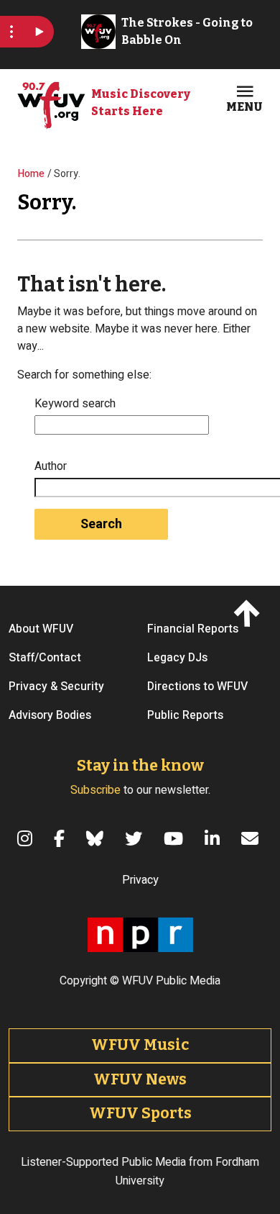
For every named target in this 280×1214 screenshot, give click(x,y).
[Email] (252, 838)
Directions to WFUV (197, 686)
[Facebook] (61, 838)
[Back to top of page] (249, 613)
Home (31, 173)
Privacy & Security (56, 686)
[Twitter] (135, 838)
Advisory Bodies (50, 715)
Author (50, 466)
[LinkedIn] (214, 838)
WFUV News (140, 1079)
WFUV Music (140, 1045)
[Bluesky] (97, 838)
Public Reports (185, 715)
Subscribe (95, 790)
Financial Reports (192, 629)
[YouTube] (175, 838)
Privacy (140, 880)
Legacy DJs (177, 657)
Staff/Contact (45, 657)
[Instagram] (27, 838)
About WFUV (41, 629)
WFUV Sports (140, 1113)
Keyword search (75, 403)
